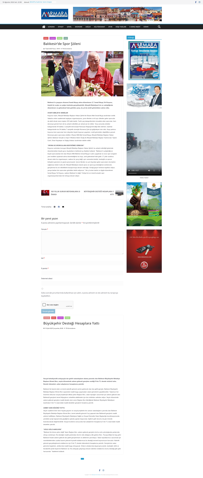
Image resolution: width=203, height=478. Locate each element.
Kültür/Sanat (99, 27)
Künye (146, 27)
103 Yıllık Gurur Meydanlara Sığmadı (65, 193)
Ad (43, 258)
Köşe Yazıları (121, 27)
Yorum (44, 229)
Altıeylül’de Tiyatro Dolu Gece (40, 2)
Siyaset (61, 27)
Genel (69, 27)
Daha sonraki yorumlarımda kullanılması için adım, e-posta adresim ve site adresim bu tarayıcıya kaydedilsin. (79, 294)
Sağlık (88, 27)
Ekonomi (78, 27)
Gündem (51, 27)
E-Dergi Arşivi (135, 27)
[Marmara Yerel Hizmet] (43, 26)
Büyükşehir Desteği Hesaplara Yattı (99, 193)
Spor (110, 27)
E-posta (45, 268)
